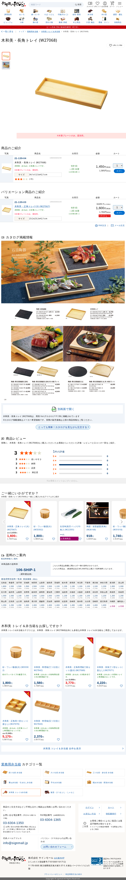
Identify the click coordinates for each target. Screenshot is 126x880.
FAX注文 (102, 225)
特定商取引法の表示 (73, 874)
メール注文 (119, 225)
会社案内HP (59, 858)
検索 (79, 4)
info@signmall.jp (15, 843)
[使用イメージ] (6, 65)
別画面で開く (66, 409)
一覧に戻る (8, 31)
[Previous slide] (4, 522)
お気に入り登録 (117, 45)
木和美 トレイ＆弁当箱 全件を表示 (62, 748)
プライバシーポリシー (53, 874)
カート (111, 807)
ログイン (90, 807)
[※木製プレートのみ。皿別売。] (6, 56)
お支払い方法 (89, 813)
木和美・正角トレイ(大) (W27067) (32, 206)
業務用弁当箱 (11, 764)
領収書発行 (111, 813)
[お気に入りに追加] (27, 539)
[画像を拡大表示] (71, 92)
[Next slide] (122, 522)
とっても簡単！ (62, 427)
